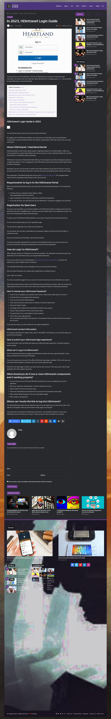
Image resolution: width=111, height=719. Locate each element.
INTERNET (15, 13)
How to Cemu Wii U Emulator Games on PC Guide (71, 558)
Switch (84, 6)
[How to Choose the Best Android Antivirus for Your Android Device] (80, 22)
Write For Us (100, 713)
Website (43, 475)
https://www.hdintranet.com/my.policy (46, 260)
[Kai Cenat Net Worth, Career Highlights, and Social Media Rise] (80, 45)
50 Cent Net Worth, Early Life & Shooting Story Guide (23, 588)
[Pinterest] (42, 421)
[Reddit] (46, 421)
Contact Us (93, 713)
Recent (80, 14)
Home (10, 13)
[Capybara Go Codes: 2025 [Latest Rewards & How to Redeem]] (50, 642)
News (66, 6)
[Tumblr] (38, 421)
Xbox (90, 6)
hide (22, 87)
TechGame (34, 713)
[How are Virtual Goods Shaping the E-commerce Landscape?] (93, 502)
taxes (61, 79)
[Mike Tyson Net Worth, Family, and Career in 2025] (80, 53)
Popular (88, 14)
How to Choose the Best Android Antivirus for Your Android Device (93, 21)
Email (8, 475)
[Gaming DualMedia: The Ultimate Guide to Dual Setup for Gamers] (18, 502)
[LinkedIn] (33, 421)
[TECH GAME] (12, 6)
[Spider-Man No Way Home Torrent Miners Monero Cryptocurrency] (43, 502)
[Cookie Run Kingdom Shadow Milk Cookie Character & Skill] (35, 579)
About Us (69, 713)
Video (97, 6)
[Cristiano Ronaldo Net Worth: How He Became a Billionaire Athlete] (50, 575)
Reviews (58, 6)
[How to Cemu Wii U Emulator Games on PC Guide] (80, 30)
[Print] (63, 421)
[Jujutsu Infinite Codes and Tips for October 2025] (43, 642)
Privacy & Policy (77, 713)
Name (8, 468)
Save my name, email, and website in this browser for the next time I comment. (30, 481)
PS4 (77, 6)
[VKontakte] (50, 421)
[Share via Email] (58, 421)
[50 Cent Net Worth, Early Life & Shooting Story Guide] (80, 37)
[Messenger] (54, 421)
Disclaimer (85, 713)
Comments (98, 14)
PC (72, 6)
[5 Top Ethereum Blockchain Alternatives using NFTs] (68, 502)
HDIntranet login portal (48, 175)
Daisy (11, 25)
